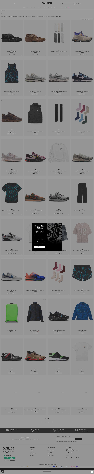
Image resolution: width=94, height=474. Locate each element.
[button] (2, 471)
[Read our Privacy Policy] (44, 241)
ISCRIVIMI (39, 246)
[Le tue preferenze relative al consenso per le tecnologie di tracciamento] (92, 472)
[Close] (60, 224)
